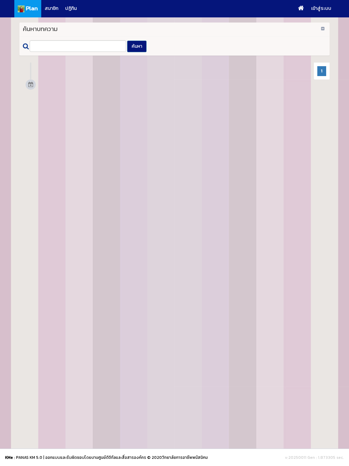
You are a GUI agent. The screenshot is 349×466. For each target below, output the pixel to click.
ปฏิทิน (71, 8)
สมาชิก (51, 8)
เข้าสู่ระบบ (321, 8)
